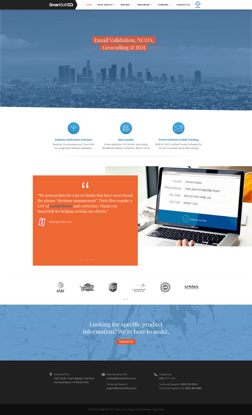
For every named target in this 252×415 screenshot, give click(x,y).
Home (89, 4)
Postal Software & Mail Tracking (178, 140)
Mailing (125, 4)
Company (163, 4)
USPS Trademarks (144, 409)
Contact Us (183, 4)
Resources (144, 4)
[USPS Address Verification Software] (178, 128)
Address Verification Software (73, 140)
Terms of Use (121, 409)
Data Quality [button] (105, 4)
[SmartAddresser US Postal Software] (126, 128)
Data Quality (126, 140)
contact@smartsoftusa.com (121, 378)
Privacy (132, 409)
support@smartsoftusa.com (121, 388)
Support (197, 7)
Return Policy (158, 409)
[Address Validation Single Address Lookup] (73, 128)
